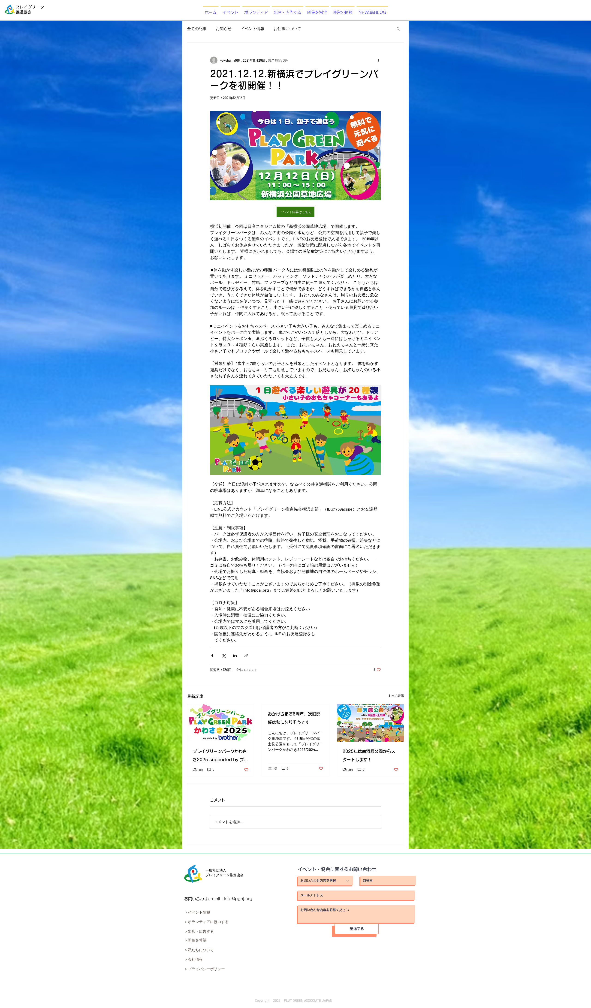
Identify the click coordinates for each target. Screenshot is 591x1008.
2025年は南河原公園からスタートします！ (369, 755)
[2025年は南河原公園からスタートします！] (370, 723)
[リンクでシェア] (246, 655)
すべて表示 (396, 696)
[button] (398, 28)
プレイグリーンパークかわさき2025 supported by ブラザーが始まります (220, 756)
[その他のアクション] (378, 60)
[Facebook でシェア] (212, 655)
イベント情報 (252, 28)
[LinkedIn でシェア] (235, 655)
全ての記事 (197, 28)
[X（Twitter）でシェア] (223, 655)
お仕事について (287, 28)
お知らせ (224, 28)
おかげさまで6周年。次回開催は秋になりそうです (294, 718)
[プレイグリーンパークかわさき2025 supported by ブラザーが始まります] (220, 723)
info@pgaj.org (238, 899)
